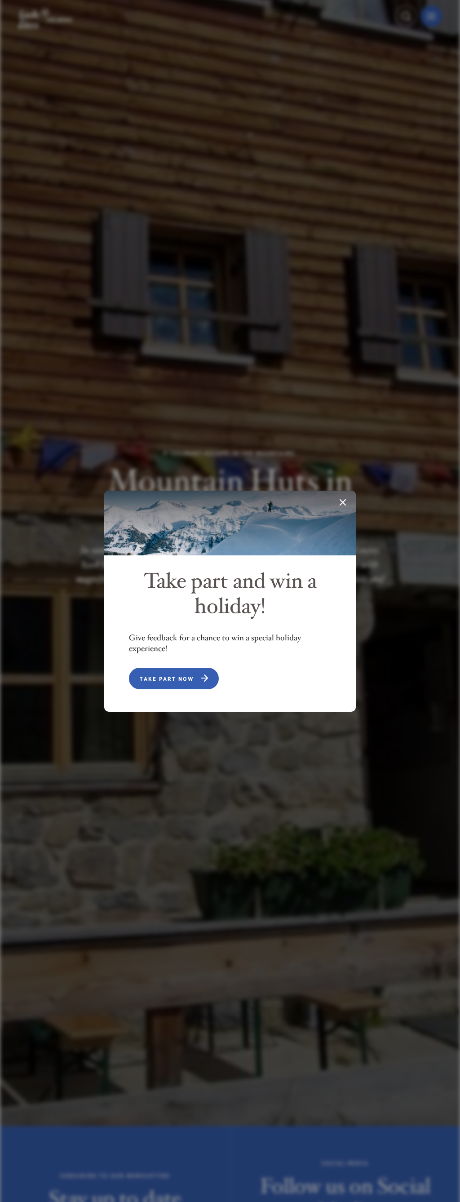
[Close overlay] (342, 503)
